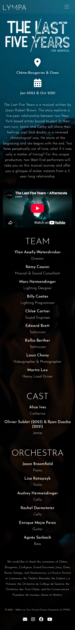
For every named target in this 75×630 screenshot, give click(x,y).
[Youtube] (49, 619)
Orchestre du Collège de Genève (43, 584)
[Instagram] (33, 619)
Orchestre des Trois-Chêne (22, 589)
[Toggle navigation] (67, 6)
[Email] (25, 619)
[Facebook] (41, 619)
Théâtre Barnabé (39, 578)
